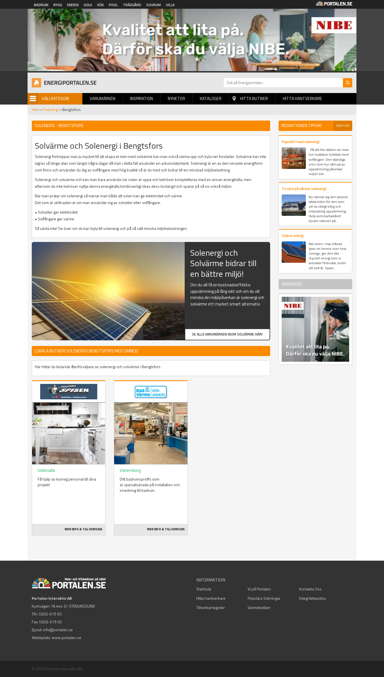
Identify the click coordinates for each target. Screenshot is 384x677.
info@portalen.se (58, 630)
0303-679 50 (50, 614)
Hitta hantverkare (302, 98)
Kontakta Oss (310, 589)
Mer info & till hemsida (83, 529)
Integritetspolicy (312, 598)
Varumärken (102, 98)
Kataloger (211, 98)
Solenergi (51, 109)
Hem (35, 109)
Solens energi (293, 235)
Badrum (41, 5)
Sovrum (153, 5)
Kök (100, 5)
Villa (170, 5)
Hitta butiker (254, 98)
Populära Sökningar (264, 598)
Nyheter (176, 98)
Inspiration (141, 98)
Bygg (57, 5)
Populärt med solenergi (301, 141)
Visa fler (342, 125)
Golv (88, 5)
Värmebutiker (259, 607)
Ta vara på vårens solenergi (304, 188)
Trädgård (132, 5)
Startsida (203, 589)
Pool (113, 5)
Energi (73, 5)
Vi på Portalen (259, 589)
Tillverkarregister (210, 607)
